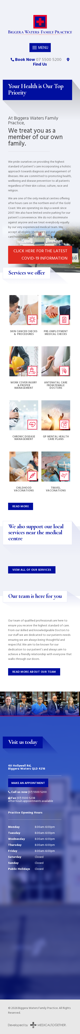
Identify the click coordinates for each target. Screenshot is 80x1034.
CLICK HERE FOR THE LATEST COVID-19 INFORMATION (40, 255)
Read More (20, 506)
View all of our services (31, 569)
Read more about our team (34, 671)
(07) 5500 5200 (29, 792)
